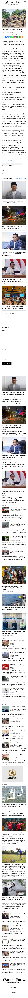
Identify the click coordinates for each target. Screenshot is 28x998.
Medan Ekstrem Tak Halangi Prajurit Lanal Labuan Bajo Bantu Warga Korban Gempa (14, 587)
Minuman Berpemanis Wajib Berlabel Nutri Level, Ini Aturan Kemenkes (18, 964)
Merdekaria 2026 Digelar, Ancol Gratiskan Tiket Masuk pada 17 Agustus (17, 666)
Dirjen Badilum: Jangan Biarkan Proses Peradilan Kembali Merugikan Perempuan (14, 307)
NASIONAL (11, 161)
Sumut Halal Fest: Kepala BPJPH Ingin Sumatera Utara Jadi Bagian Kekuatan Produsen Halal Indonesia (18, 708)
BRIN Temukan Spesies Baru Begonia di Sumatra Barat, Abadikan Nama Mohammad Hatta (18, 538)
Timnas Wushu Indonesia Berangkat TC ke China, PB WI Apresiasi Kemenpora (13, 834)
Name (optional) (5, 347)
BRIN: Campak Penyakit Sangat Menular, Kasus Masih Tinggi (17, 952)
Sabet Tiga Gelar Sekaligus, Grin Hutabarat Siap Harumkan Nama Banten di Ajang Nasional (17, 690)
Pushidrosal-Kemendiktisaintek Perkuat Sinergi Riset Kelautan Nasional (17, 551)
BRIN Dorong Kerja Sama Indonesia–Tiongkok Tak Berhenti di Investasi (18, 508)
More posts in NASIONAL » (21, 178)
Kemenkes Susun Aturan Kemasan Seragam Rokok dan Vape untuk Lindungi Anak (17, 940)
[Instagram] (15, 37)
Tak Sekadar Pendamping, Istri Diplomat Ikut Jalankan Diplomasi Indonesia (17, 642)
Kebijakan (14, 992)
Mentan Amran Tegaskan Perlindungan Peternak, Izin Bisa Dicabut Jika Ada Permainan (17, 744)
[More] (21, 37)
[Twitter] (9, 37)
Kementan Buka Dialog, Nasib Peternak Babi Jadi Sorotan (16, 719)
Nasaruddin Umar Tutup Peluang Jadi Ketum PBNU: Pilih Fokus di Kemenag (13, 393)
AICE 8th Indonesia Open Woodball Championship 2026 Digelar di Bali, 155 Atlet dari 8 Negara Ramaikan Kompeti (13, 866)
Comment (3, 330)
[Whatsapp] (12, 37)
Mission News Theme (9, 996)
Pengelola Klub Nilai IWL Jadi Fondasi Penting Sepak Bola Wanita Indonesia (13, 898)
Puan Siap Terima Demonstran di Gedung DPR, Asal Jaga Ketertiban (14, 632)
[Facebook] (6, 37)
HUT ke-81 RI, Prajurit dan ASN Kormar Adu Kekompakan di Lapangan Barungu (17, 654)
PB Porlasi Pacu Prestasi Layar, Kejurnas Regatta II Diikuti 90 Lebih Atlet (14, 805)
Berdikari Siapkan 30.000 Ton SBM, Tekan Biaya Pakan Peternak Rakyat (18, 731)
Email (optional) (5, 351)
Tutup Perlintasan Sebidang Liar (8, 165)
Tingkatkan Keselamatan (16, 163)
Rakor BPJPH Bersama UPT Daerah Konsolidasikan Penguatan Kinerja (18, 755)
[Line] (18, 37)
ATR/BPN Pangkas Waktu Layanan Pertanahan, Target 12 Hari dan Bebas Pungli (13, 491)
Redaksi (14, 989)
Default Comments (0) (6, 321)
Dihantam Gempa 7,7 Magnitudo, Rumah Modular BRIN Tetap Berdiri (18, 523)
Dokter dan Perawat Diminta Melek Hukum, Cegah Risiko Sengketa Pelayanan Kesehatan (18, 915)
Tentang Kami (14, 987)
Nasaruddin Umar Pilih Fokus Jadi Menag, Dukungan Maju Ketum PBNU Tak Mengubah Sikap (14, 457)
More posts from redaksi (8, 174)
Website (3, 356)
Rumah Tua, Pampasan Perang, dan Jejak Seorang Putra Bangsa (18, 677)
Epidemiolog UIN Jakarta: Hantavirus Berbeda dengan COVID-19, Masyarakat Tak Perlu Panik (18, 927)
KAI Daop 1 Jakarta (5, 163)
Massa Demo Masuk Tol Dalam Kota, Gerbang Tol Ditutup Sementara (12, 426)
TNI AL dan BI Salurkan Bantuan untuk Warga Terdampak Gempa (13, 608)
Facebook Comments (17, 321)
